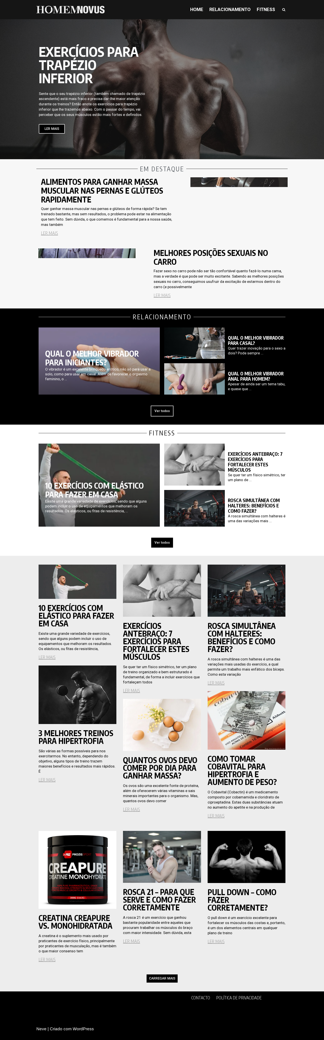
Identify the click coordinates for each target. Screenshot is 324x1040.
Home (196, 9)
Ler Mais (49, 233)
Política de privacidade (239, 997)
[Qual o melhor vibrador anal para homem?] (194, 379)
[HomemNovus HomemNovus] (71, 9)
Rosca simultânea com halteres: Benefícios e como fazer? (254, 505)
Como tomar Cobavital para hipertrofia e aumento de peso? (242, 770)
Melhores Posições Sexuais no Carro (211, 257)
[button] (162, 978)
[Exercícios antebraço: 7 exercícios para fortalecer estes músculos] (194, 465)
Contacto (200, 997)
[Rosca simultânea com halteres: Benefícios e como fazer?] (194, 508)
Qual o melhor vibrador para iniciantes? (92, 358)
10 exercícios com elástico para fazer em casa (94, 490)
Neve (41, 1029)
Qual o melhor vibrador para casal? (256, 340)
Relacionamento (230, 9)
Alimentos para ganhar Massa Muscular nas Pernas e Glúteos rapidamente (102, 190)
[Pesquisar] (283, 9)
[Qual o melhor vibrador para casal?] (194, 343)
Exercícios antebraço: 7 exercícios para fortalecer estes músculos (255, 462)
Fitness (266, 9)
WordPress (83, 1029)
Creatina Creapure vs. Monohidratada (75, 921)
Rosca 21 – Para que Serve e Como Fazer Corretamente (159, 899)
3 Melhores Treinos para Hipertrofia (76, 737)
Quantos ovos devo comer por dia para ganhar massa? (160, 767)
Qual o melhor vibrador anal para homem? (256, 376)
